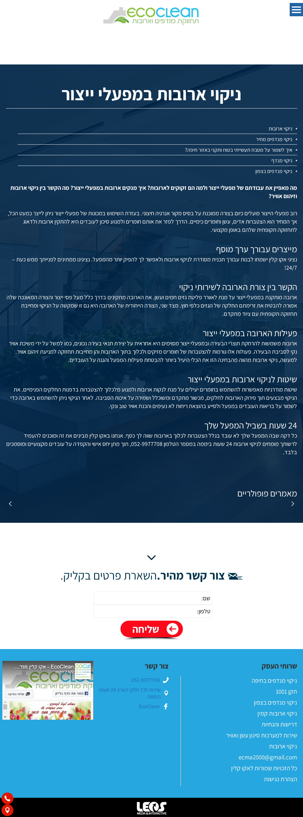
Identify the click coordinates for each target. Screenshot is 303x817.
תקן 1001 (286, 691)
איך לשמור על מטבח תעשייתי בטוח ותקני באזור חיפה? (238, 149)
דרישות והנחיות (279, 724)
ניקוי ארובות (280, 128)
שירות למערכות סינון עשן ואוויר (261, 735)
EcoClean (149, 706)
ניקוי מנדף (281, 160)
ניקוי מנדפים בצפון (273, 171)
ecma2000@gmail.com (267, 757)
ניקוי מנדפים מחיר (274, 139)
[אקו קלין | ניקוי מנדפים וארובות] (151, 16)
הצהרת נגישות (280, 779)
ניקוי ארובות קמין (277, 713)
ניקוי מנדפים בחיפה (274, 681)
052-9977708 (145, 680)
